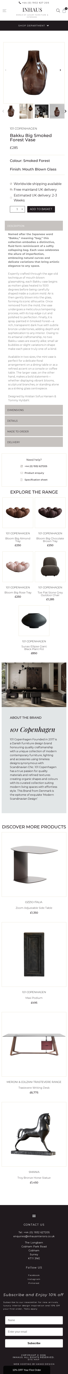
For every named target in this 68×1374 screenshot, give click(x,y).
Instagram (34, 1279)
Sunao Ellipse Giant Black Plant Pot (34, 648)
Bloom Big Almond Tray (17, 540)
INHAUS (32, 9)
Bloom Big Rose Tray (17, 592)
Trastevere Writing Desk (34, 1087)
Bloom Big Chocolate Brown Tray (50, 540)
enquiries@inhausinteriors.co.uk (34, 1236)
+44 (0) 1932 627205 (37, 1232)
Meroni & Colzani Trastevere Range (34, 1082)
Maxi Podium (34, 997)
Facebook (34, 1275)
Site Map (34, 1359)
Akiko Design (45, 1364)
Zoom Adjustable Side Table (34, 907)
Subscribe (34, 1343)
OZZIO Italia (34, 902)
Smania (34, 1172)
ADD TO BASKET (41, 209)
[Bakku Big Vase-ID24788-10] (34, 73)
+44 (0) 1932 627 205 (35, 2)
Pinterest (34, 1283)
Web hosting (23, 1364)
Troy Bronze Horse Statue (34, 1177)
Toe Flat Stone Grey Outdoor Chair (50, 594)
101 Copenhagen (23, 128)
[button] (4, 10)
